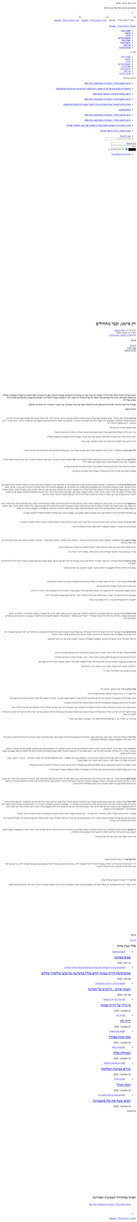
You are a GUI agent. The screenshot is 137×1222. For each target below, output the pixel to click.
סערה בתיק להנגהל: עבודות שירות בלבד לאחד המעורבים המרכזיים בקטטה (97, 104)
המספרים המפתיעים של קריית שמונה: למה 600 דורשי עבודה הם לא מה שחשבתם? (93, 89)
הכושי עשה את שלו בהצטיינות (112, 1100)
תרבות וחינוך (125, 43)
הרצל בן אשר (119, 330)
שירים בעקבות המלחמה (116, 1068)
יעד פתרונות (6, 1221)
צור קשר (127, 45)
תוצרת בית (126, 40)
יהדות (128, 35)
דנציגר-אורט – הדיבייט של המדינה (115, 131)
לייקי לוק (125, 1021)
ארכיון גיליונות (125, 47)
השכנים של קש (124, 38)
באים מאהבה (125, 110)
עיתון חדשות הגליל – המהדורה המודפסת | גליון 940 (108, 99)
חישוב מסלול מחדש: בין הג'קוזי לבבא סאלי (111, 94)
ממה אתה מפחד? (120, 1037)
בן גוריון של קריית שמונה (115, 1005)
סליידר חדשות (126, 335)
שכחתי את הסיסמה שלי (121, 154)
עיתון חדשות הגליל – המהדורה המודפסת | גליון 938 (108, 120)
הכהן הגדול (124, 1084)
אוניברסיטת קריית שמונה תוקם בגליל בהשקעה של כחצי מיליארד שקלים (99, 125)
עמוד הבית (131, 348)
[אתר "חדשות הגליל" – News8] (81, 20)
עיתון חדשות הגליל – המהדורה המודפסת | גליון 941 (108, 83)
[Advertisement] (127, 198)
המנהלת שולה (122, 1053)
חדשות (128, 33)
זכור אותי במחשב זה (116, 149)
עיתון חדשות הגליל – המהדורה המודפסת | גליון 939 (108, 115)
